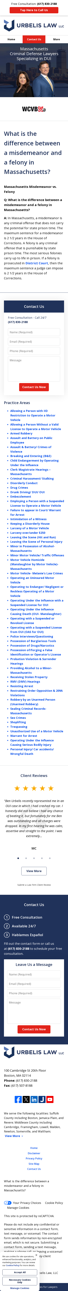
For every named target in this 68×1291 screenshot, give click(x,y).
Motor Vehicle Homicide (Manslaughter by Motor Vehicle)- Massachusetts (34, 564)
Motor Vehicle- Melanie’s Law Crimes (36, 573)
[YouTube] (49, 1099)
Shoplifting (18, 722)
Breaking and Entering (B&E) (30, 456)
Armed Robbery (21, 433)
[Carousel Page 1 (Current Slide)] (18, 858)
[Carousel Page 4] (42, 858)
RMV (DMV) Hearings (25, 681)
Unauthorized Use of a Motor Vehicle (36, 731)
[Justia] (42, 1099)
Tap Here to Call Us (34, 10)
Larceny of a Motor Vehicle (29, 528)
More (56, 39)
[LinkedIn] (34, 1099)
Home (11, 39)
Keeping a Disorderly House (30, 523)
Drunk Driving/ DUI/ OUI (27, 492)
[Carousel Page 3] (34, 858)
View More (34, 871)
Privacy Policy (34, 1158)
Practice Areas (17, 402)
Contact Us (34, 39)
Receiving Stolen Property (28, 677)
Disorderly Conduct (24, 483)
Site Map (34, 1164)
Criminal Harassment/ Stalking (32, 478)
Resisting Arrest (21, 686)
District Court (36, 263)
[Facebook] (18, 1099)
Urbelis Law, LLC (46, 1273)
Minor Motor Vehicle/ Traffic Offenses (37, 555)
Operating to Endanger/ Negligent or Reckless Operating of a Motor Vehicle (37, 591)
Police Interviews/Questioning (31, 636)
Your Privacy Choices (27, 1203)
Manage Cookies (18, 1208)
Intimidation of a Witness (28, 519)
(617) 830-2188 (26, 1080)
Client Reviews (34, 775)
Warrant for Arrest (23, 736)
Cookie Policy (54, 1203)
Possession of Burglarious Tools (33, 641)
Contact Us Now (34, 387)
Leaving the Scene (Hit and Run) (33, 537)
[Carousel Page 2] (26, 858)
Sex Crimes (18, 718)
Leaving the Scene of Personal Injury (36, 542)
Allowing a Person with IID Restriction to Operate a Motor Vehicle (32, 415)
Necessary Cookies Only (20, 1281)
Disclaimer (34, 1153)
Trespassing (18, 727)
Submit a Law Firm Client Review (34, 884)
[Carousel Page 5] (50, 858)
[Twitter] (26, 1099)
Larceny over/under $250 (27, 533)
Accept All (20, 1272)
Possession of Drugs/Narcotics (32, 645)
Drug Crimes (19, 487)
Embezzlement (20, 496)
